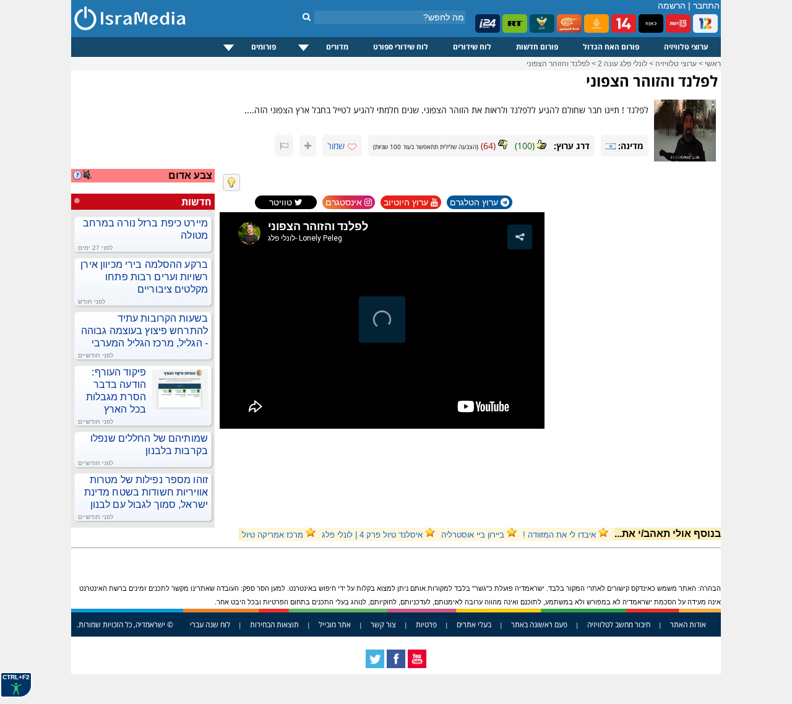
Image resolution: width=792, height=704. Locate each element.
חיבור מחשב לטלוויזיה (618, 624)
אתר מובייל (335, 624)
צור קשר (383, 624)
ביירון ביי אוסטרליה (472, 534)
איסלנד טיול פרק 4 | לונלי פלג (372, 534)
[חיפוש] (306, 16)
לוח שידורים (472, 46)
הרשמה (672, 6)
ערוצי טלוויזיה (686, 46)
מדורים (337, 46)
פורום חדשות (537, 46)
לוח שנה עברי (210, 624)
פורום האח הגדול (611, 46)
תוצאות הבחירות (274, 624)
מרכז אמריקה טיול (272, 534)
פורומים (263, 46)
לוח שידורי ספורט (400, 46)
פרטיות (426, 624)
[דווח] (284, 146)
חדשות (196, 201)
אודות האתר (688, 624)
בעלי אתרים (474, 624)
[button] (519, 237)
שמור (336, 146)
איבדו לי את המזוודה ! (559, 534)
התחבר (706, 6)
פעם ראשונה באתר (539, 624)
